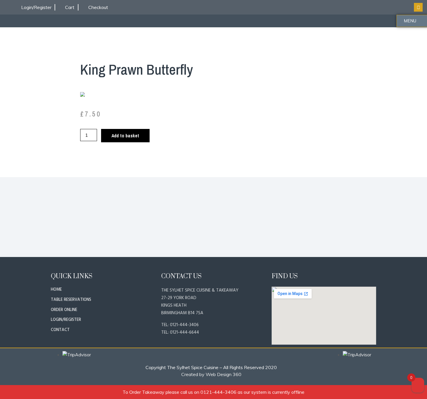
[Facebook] (418, 7)
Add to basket (125, 135)
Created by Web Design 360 (211, 374)
